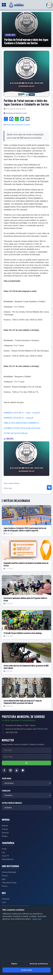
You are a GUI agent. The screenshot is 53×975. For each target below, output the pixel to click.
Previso (5, 876)
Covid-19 (5, 856)
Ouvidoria (5, 899)
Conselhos (6, 790)
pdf (5, 428)
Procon (4, 886)
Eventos (5, 829)
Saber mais (36, 919)
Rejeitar (14, 964)
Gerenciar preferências (39, 964)
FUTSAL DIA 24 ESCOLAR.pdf (15, 433)
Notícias (5, 826)
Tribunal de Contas (9, 883)
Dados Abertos (7, 859)
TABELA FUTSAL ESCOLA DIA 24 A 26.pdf (23, 428)
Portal (4, 849)
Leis (3, 852)
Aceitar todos (26, 970)
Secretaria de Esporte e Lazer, (18, 125)
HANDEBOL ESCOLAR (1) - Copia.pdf (18, 418)
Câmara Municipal (9, 872)
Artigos (5, 836)
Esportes (5, 833)
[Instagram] (10, 770)
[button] (49, 4)
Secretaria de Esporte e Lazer (16, 113)
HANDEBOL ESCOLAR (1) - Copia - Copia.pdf (22, 413)
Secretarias (6, 778)
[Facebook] (4, 770)
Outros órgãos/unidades (12, 803)
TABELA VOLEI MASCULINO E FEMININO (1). (21, 423)
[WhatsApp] (22, 770)
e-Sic (4, 902)
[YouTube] (16, 770)
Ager (4, 879)
